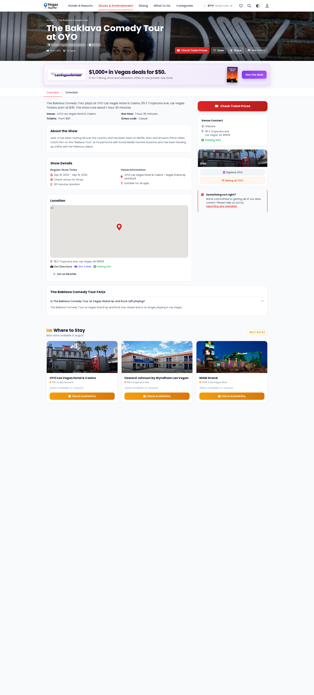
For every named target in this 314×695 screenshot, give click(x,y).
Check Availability (84, 396)
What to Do (162, 6)
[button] (119, 227)
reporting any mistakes (221, 206)
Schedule (71, 92)
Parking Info (103, 266)
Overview (53, 92)
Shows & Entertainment (115, 6)
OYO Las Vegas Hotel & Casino (67, 44)
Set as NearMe (66, 274)
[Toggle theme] (257, 6)
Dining (143, 6)
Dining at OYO (234, 180)
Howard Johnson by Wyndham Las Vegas (156, 378)
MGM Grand (208, 378)
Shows (50, 20)
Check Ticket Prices (194, 50)
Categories (184, 6)
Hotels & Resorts (80, 6)
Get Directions (63, 266)
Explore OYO (234, 172)
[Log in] (267, 6)
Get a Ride (84, 266)
